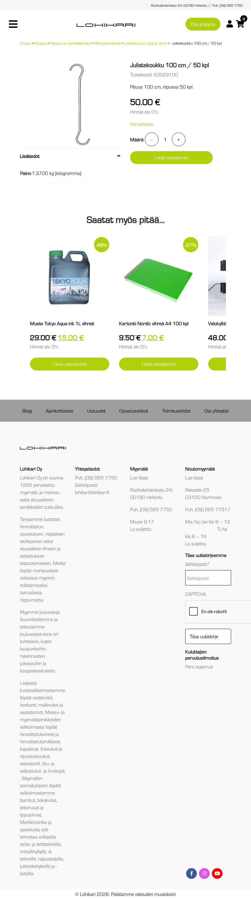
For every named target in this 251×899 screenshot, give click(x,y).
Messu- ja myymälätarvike (70, 42)
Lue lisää (139, 477)
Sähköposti (197, 564)
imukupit (56, 770)
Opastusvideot (133, 410)
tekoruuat (29, 807)
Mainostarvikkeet (107, 42)
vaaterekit (42, 697)
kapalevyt (29, 748)
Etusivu (25, 42)
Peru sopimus (199, 666)
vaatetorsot (31, 712)
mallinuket (48, 704)
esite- (25, 844)
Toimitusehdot (176, 410)
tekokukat (47, 800)
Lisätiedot (29, 156)
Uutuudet (96, 410)
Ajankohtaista (59, 410)
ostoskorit (30, 763)
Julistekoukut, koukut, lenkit (146, 42)
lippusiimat (30, 814)
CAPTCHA (195, 594)
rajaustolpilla (50, 858)
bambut (27, 800)
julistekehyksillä (35, 866)
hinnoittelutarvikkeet (40, 741)
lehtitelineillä (48, 844)
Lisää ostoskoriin (172, 157)
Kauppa (41, 42)
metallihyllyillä (33, 851)
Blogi (27, 410)
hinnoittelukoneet (37, 734)
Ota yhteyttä (203, 24)
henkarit (28, 704)
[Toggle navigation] (13, 24)
